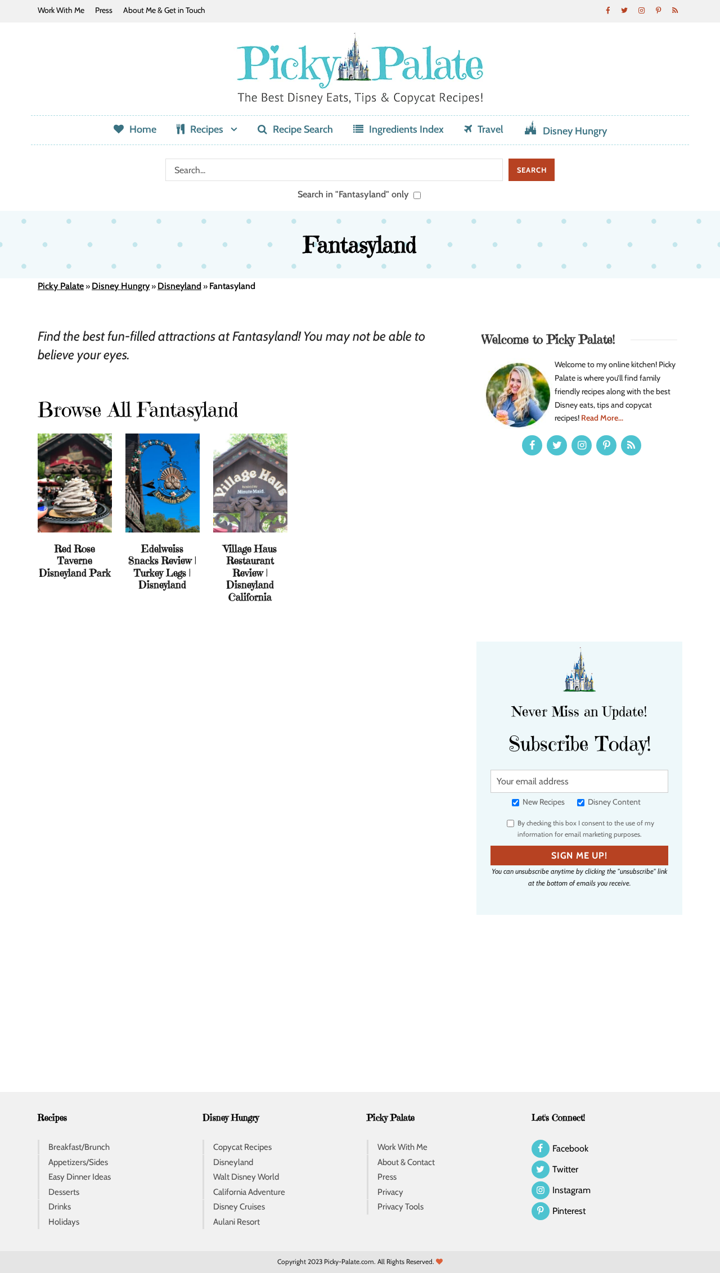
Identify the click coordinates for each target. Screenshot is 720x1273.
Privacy (390, 1192)
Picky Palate (61, 286)
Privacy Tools (400, 1207)
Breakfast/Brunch (79, 1147)
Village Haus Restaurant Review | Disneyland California (250, 572)
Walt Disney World (246, 1177)
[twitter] (624, 10)
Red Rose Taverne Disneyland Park (75, 560)
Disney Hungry (575, 131)
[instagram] (641, 10)
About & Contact (406, 1162)
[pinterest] (658, 10)
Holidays (63, 1222)
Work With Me (61, 10)
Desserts (63, 1192)
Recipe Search (303, 129)
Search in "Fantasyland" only (354, 194)
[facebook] (607, 10)
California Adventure (249, 1192)
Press (103, 10)
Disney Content (613, 802)
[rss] (675, 10)
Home (142, 129)
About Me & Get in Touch (164, 10)
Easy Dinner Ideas (79, 1177)
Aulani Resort (236, 1222)
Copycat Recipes (242, 1147)
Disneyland (179, 286)
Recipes (206, 129)
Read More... (602, 418)
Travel (490, 129)
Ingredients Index (406, 129)
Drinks (59, 1207)
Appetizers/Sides (78, 1162)
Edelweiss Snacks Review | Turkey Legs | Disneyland (162, 567)
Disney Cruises (239, 1207)
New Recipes (543, 802)
